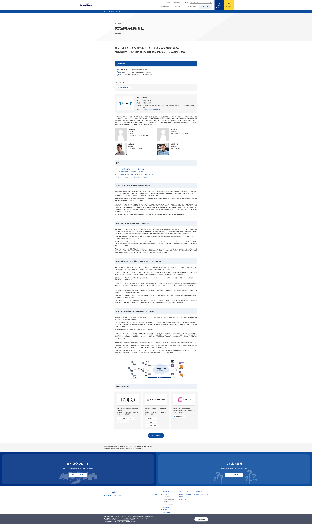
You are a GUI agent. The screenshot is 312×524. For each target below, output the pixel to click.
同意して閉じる (201, 519)
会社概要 (198, 492)
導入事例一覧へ (156, 435)
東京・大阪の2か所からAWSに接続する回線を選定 (130, 171)
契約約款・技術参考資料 (185, 494)
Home (105, 11)
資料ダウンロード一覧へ (78, 475)
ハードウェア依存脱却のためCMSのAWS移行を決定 (130, 169)
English (186, 2)
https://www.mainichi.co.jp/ (150, 109)
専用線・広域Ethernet (169, 499)
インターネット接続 (168, 504)
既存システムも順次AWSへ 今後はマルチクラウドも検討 (132, 177)
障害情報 (168, 2)
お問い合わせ (229, 6)
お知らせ (156, 494)
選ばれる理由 (165, 7)
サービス (177, 7)
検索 (210, 2)
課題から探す (192, 7)
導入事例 (205, 7)
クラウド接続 (167, 496)
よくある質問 (177, 2)
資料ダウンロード (219, 6)
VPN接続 (166, 501)
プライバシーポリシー (122, 521)
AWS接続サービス (124, 87)
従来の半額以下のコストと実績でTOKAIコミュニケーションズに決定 (135, 174)
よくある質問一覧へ (234, 475)
